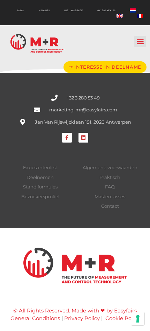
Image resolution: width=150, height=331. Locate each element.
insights (44, 10)
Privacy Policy (82, 318)
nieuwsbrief (73, 10)
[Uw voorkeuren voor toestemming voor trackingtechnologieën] (137, 318)
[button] (140, 41)
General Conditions (35, 318)
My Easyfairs (106, 10)
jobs (20, 10)
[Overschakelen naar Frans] (140, 16)
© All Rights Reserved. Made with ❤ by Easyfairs (75, 310)
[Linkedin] (83, 138)
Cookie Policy (122, 318)
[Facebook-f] (67, 138)
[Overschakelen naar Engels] (120, 16)
